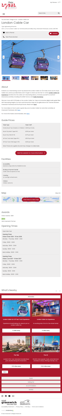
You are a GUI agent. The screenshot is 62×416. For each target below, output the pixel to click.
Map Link (57, 193)
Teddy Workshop (38, 97)
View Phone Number (12, 37)
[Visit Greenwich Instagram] (2, 396)
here (35, 104)
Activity (31, 389)
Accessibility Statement (8, 407)
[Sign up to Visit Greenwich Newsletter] (13, 396)
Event (31, 378)
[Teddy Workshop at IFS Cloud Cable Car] (44, 78)
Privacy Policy (19, 407)
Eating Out (31, 382)
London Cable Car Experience (46, 319)
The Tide (16, 355)
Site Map (27, 407)
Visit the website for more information (30, 153)
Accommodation (31, 386)
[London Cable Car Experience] (25, 78)
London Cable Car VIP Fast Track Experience (16, 319)
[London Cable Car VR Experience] (34, 78)
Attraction (31, 297)
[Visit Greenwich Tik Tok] (9, 396)
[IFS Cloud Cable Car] (6, 79)
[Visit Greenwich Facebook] (6, 396)
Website (55, 33)
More (5, 372)
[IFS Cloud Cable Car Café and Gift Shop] (53, 78)
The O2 (46, 355)
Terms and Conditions (38, 407)
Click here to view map (31, 200)
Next (56, 291)
